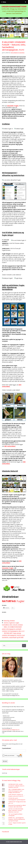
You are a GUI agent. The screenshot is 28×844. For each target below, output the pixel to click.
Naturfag (6, 620)
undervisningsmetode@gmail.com (10, 729)
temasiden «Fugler (7, 568)
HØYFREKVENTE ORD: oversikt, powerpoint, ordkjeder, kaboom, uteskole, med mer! (16, 786)
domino (6, 623)
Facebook (5, 832)
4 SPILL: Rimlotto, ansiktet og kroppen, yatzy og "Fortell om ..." (16, 795)
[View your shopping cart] (25, 2)
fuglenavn (12, 623)
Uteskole (12, 620)
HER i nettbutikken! (10, 446)
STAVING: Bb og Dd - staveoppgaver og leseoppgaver (16, 798)
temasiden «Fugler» (13, 106)
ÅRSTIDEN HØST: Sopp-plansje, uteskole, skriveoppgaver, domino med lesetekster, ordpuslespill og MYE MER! (13, 635)
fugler (17, 623)
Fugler (13, 601)
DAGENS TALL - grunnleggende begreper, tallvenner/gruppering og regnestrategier (16, 819)
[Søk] (24, 645)
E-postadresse (6, 748)
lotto (10, 625)
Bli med (5, 761)
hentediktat (5, 625)
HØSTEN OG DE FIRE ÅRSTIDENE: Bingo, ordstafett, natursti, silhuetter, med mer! (15, 810)
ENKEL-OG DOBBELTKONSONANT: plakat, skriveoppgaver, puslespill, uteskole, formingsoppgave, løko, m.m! (13, 629)
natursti (15, 625)
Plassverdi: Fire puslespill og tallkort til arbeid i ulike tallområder (17, 806)
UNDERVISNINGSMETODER (14, 6)
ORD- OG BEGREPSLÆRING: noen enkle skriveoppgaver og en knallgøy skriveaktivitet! (16, 791)
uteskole (20, 625)
